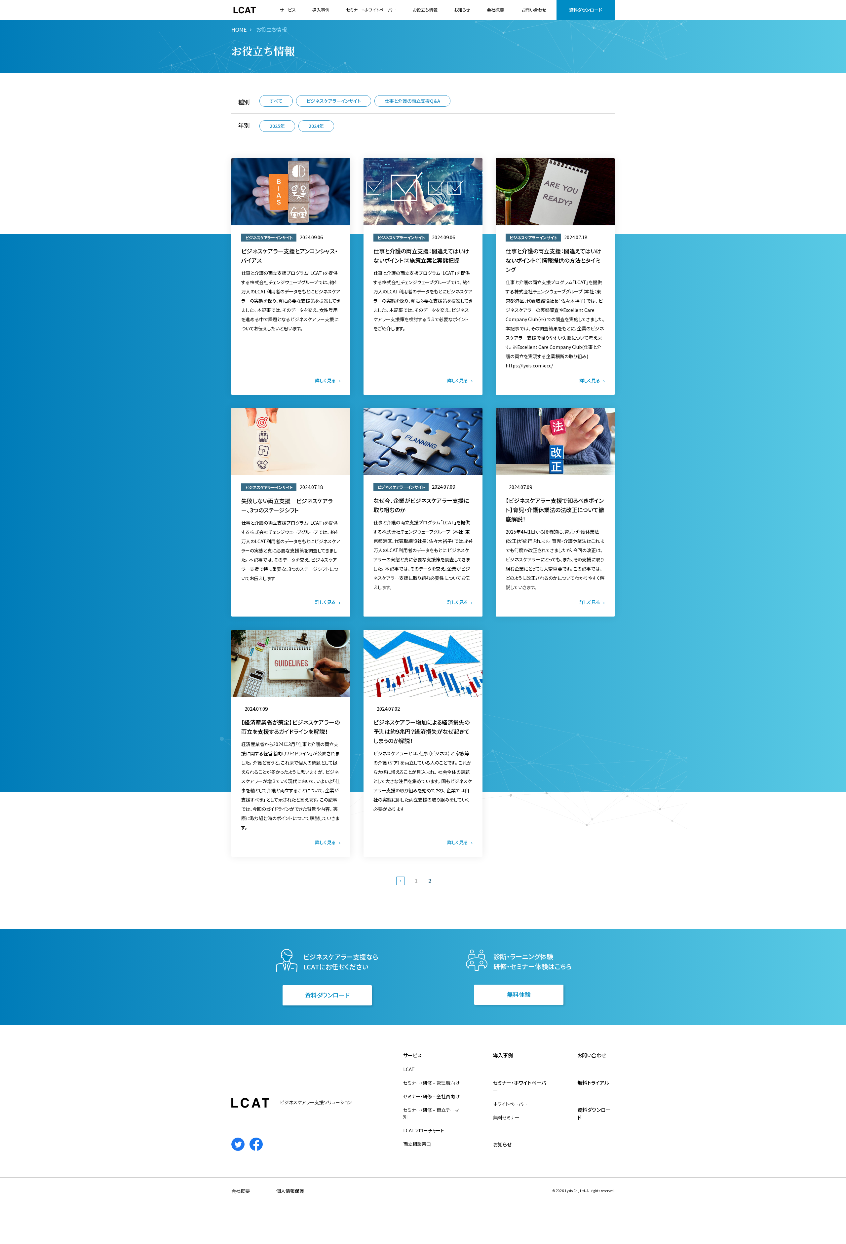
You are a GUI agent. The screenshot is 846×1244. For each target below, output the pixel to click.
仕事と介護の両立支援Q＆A (412, 100)
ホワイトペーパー (510, 1104)
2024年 (316, 126)
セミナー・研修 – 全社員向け (431, 1096)
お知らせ (462, 10)
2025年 (277, 126)
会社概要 (495, 10)
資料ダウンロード (585, 10)
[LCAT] (244, 10)
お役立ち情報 (425, 10)
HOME (239, 29)
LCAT (409, 1069)
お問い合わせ (534, 10)
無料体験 (519, 994)
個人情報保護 (290, 1190)
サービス (288, 10)
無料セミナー (506, 1117)
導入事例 (320, 10)
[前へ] (400, 881)
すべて (276, 100)
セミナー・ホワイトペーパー (371, 10)
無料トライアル (593, 1082)
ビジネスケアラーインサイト (333, 100)
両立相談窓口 (417, 1144)
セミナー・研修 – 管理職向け (431, 1082)
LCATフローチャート (423, 1130)
